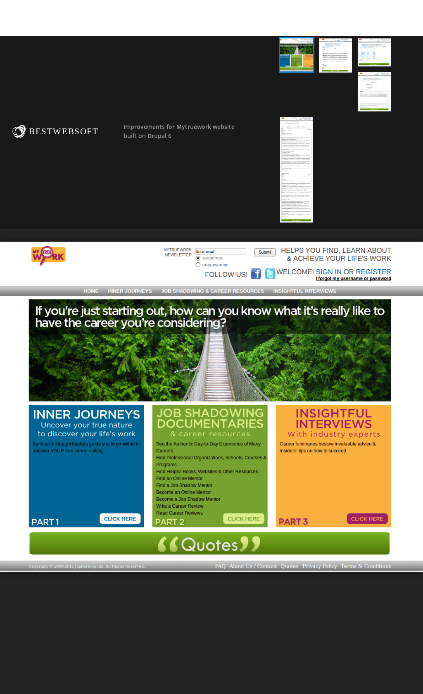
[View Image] (296, 55)
